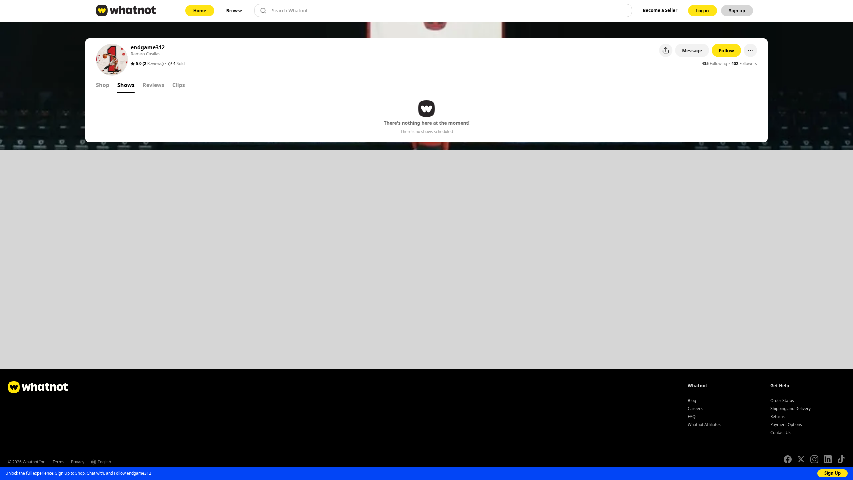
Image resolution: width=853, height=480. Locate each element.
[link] (199, 10)
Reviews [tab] (153, 85)
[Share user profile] (665, 50)
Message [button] (692, 50)
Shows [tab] (126, 85)
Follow (726, 50)
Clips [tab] (178, 85)
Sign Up (832, 473)
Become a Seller (660, 10)
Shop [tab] (102, 85)
